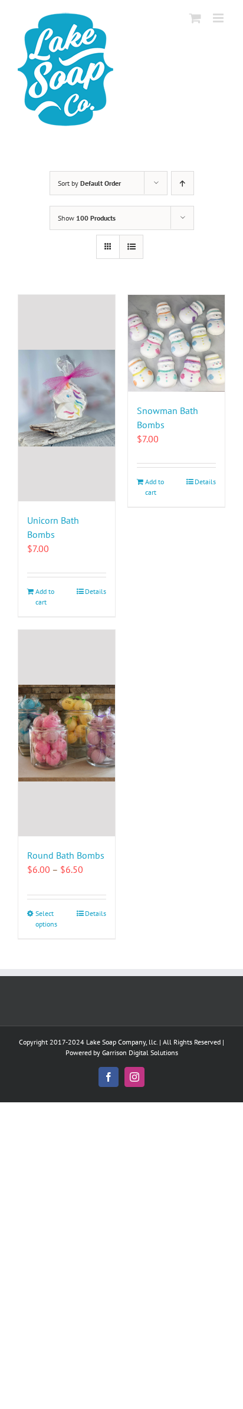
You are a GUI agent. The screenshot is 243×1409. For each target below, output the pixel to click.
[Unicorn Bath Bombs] (66, 398)
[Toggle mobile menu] (219, 18)
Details (95, 591)
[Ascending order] (182, 183)
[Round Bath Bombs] (66, 733)
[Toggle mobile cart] (195, 18)
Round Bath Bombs (65, 855)
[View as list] (131, 246)
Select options (46, 918)
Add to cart (44, 596)
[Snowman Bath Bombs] (176, 343)
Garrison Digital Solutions (140, 1052)
